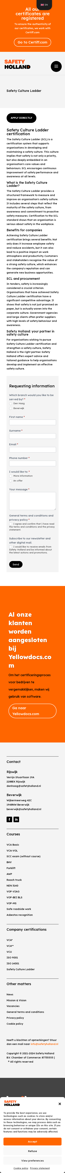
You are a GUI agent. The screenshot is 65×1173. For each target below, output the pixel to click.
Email (13, 444)
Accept (32, 1141)
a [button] (56, 66)
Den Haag (19, 403)
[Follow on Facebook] (9, 819)
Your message (19, 489)
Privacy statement (40, 1168)
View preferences (32, 1160)
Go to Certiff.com (32, 42)
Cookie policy (21, 1168)
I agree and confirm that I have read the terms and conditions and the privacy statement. (32, 526)
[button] (60, 1104)
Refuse (32, 1151)
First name (17, 417)
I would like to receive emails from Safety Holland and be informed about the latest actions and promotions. (30, 549)
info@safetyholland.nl (44, 1044)
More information (23, 475)
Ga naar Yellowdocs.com (25, 711)
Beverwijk (18, 408)
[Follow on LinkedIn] (16, 819)
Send (16, 564)
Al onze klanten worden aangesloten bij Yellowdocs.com (29, 640)
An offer (18, 480)
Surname (16, 430)
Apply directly (21, 117)
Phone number (19, 458)
